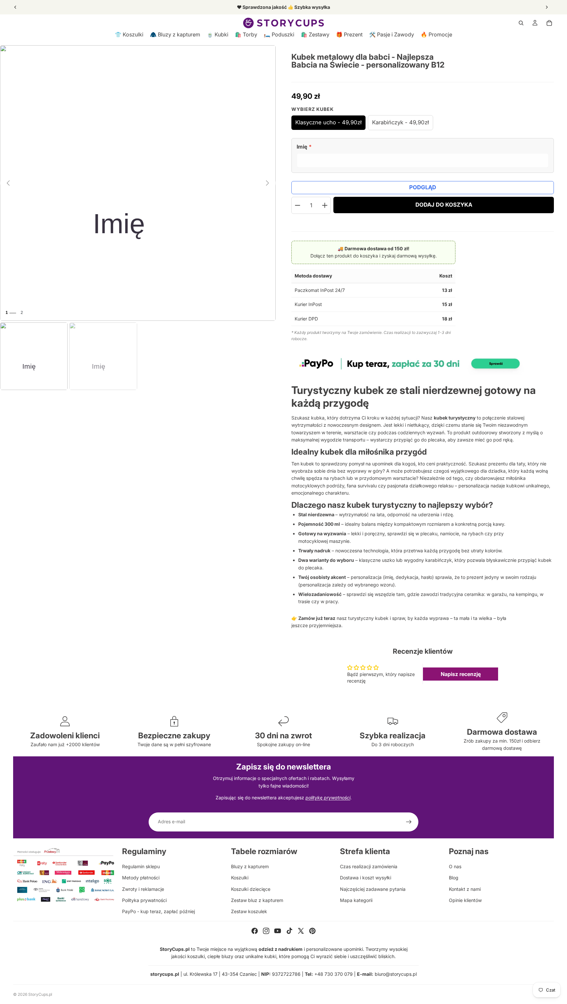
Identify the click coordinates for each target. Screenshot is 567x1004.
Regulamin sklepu (141, 866)
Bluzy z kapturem (250, 866)
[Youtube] (278, 931)
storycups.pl (164, 974)
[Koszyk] (549, 23)
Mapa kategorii (356, 900)
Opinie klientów (465, 900)
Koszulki (239, 877)
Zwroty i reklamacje (143, 889)
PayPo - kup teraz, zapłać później (158, 911)
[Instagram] (266, 931)
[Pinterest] (312, 931)
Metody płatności (140, 877)
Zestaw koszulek (249, 911)
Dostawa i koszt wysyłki (365, 877)
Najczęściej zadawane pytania (373, 889)
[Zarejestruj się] (409, 822)
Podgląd (422, 187)
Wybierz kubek (312, 109)
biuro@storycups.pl (396, 974)
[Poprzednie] (8, 183)
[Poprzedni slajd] (15, 7)
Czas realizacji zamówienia (368, 866)
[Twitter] (301, 931)
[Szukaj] (521, 23)
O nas (455, 866)
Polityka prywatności (144, 900)
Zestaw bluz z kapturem (257, 900)
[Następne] (267, 183)
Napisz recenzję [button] (461, 674)
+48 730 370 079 (333, 974)
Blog (453, 877)
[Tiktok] (289, 931)
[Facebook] (255, 931)
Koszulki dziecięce (250, 889)
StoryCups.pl (40, 994)
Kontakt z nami (465, 889)
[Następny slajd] (546, 7)
